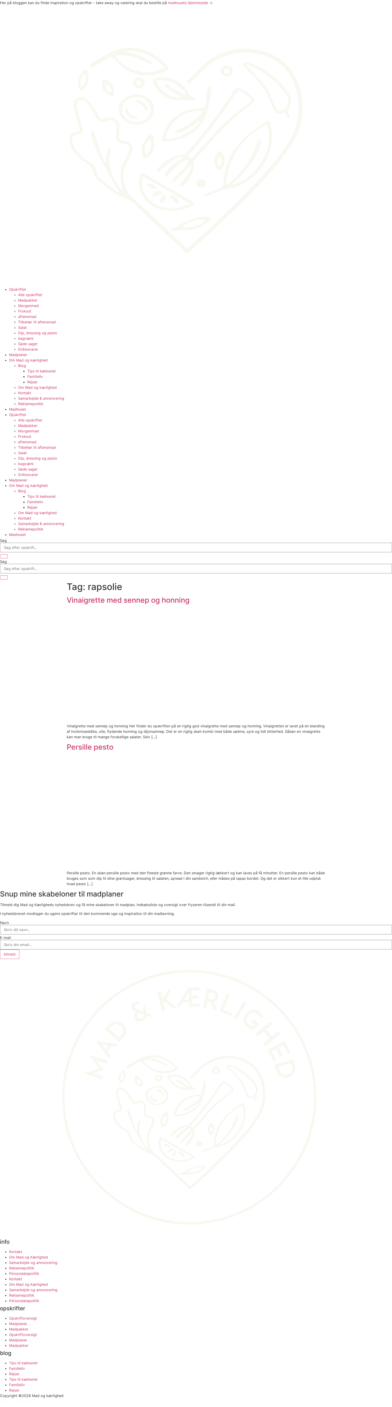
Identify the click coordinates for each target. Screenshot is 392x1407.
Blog (22, 365)
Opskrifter (17, 289)
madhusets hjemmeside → (190, 2)
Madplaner (18, 354)
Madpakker (27, 300)
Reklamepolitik (30, 403)
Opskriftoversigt (23, 1318)
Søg (3, 540)
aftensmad (27, 316)
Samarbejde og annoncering (33, 1262)
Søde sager (28, 344)
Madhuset (17, 409)
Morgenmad (28, 305)
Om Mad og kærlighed (28, 360)
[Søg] (4, 556)
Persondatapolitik (24, 1273)
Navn (4, 922)
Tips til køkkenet (41, 371)
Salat (22, 327)
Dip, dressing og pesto (37, 333)
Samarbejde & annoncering (41, 398)
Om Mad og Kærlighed (28, 1257)
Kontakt (24, 393)
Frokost (24, 311)
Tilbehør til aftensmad (37, 322)
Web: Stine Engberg (17, 1401)
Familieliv (35, 376)
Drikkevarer (28, 349)
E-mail (5, 937)
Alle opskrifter (30, 294)
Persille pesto (90, 747)
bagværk (26, 338)
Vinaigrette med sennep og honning (128, 600)
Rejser (32, 382)
